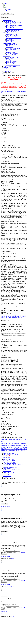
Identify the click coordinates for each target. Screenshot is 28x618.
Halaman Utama (7, 71)
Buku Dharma (6, 74)
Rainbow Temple (7, 471)
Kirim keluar (3, 553)
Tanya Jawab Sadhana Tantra (13, 48)
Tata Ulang (22, 552)
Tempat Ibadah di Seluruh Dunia (13, 38)
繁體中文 (8, 9)
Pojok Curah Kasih (10, 62)
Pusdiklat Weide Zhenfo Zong (10, 467)
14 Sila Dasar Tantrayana (12, 53)
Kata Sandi (3, 605)
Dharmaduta (9, 39)
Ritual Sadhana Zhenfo (11, 45)
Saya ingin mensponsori (8, 453)
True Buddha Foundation (12, 35)
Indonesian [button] (7, 7)
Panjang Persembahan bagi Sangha (11, 454)
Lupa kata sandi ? (5, 611)
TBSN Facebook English (9, 462)
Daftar (12, 558)
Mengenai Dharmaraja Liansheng (13, 22)
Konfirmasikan (4, 503)
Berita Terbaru (9, 58)
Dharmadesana (9, 26)
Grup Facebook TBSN (8, 459)
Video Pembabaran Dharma (12, 30)
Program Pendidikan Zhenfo (12, 63)
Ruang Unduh (9, 41)
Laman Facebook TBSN (9, 460)
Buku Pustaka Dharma (11, 44)
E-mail (2, 550)
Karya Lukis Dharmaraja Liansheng (14, 29)
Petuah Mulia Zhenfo (11, 27)
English (8, 10)
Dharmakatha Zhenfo (11, 31)
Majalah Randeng (7, 476)
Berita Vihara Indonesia (11, 61)
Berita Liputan (9, 60)
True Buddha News (7, 474)
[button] (9, 21)
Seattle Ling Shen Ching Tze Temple (11, 469)
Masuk (5, 3)
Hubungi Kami (6, 457)
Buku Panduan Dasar (11, 49)
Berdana (8, 69)
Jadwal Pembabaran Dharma (12, 57)
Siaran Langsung (7, 468)
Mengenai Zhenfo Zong (11, 34)
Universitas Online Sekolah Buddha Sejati (13, 464)
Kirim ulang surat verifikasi (7, 613)
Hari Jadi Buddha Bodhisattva (13, 65)
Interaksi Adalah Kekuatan (12, 54)
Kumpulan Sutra (10, 50)
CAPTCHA (3, 552)
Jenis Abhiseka (9, 47)
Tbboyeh (5, 477)
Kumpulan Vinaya (10, 52)
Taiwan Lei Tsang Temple (9, 472)
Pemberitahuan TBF (11, 36)
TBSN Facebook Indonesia (9, 463)
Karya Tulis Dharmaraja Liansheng (14, 25)
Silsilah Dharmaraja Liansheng (13, 23)
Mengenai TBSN (10, 40)
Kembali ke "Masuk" (5, 506)
